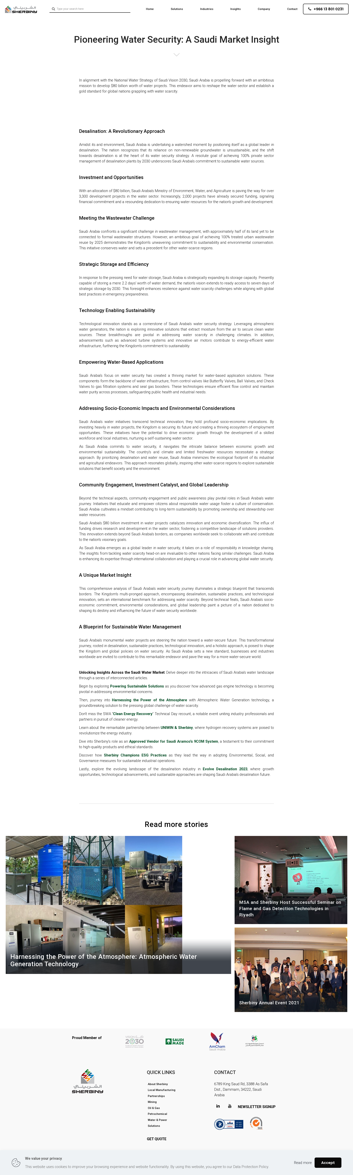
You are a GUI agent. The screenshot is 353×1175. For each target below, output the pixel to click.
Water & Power (157, 1120)
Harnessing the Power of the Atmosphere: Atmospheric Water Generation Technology (103, 960)
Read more (303, 1162)
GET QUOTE (156, 1139)
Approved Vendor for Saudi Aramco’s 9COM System (173, 741)
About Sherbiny (158, 1084)
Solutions (154, 1126)
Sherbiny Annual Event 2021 (269, 1002)
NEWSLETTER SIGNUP (257, 1107)
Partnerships (156, 1096)
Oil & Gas (154, 1108)
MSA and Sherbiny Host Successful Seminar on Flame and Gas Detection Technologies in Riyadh (290, 908)
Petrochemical (157, 1114)
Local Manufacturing (161, 1090)
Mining (152, 1102)
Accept (328, 1162)
